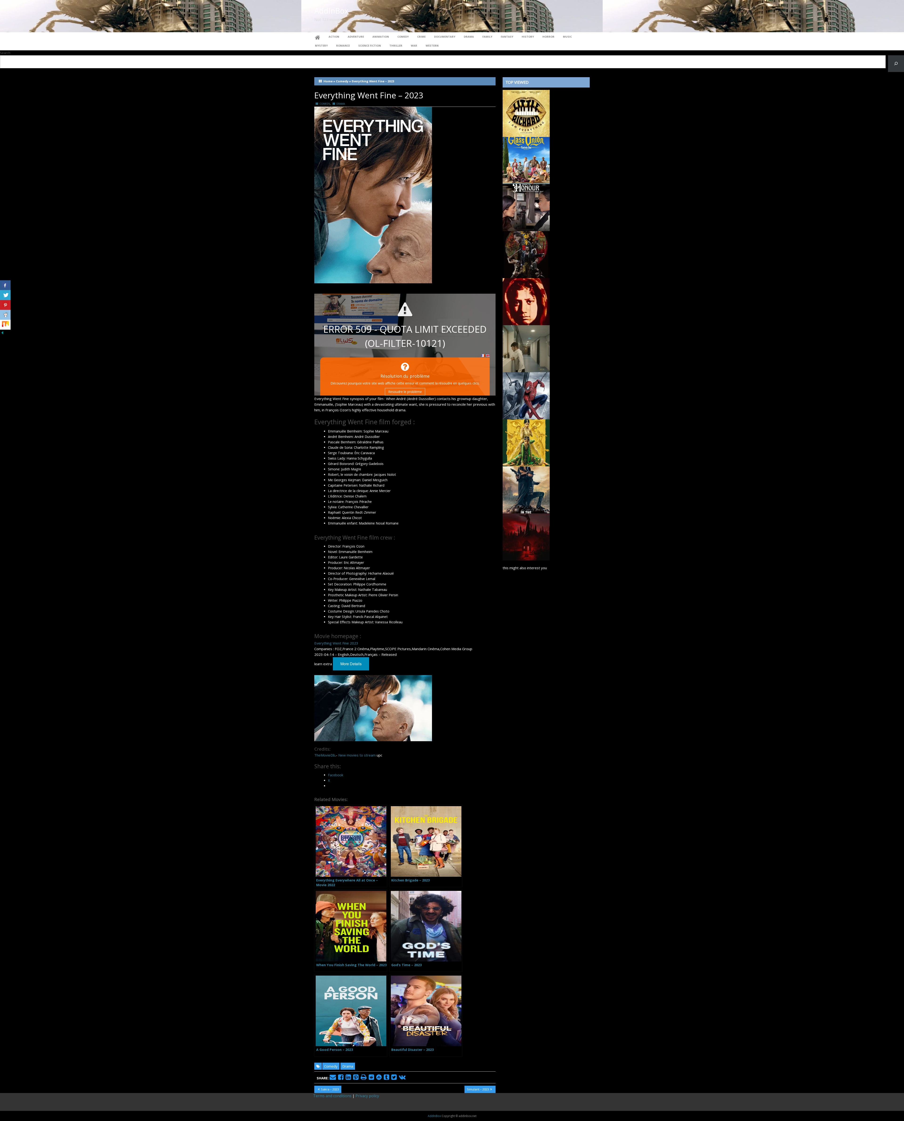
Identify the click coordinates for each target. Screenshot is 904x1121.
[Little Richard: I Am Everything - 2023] (526, 113)
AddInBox (331, 11)
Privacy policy (367, 1095)
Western (432, 45)
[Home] (317, 36)
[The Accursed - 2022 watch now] (526, 536)
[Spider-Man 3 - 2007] (526, 395)
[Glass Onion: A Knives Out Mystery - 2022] (526, 160)
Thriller (395, 45)
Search (5, 53)
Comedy (403, 36)
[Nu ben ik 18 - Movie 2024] (526, 348)
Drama (469, 36)
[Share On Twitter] (5, 295)
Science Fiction (369, 45)
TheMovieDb (324, 755)
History (528, 36)
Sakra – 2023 (330, 1090)
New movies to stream (357, 755)
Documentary (444, 36)
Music (567, 36)
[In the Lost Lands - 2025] (526, 489)
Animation (380, 36)
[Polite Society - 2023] (526, 442)
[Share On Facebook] (5, 285)
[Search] (896, 63)
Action (334, 36)
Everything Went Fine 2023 (336, 643)
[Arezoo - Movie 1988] (526, 301)
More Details (351, 663)
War (414, 45)
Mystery (321, 45)
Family (487, 36)
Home (328, 81)
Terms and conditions (332, 1095)
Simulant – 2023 (478, 1090)
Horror (548, 36)
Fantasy (507, 36)
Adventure (356, 36)
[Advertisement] (546, 770)
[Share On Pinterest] (5, 305)
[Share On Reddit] (5, 315)
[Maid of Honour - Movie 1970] (526, 207)
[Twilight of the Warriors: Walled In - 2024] (526, 254)
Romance (343, 45)
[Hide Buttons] (2, 332)
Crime (421, 36)
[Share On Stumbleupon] (5, 325)
